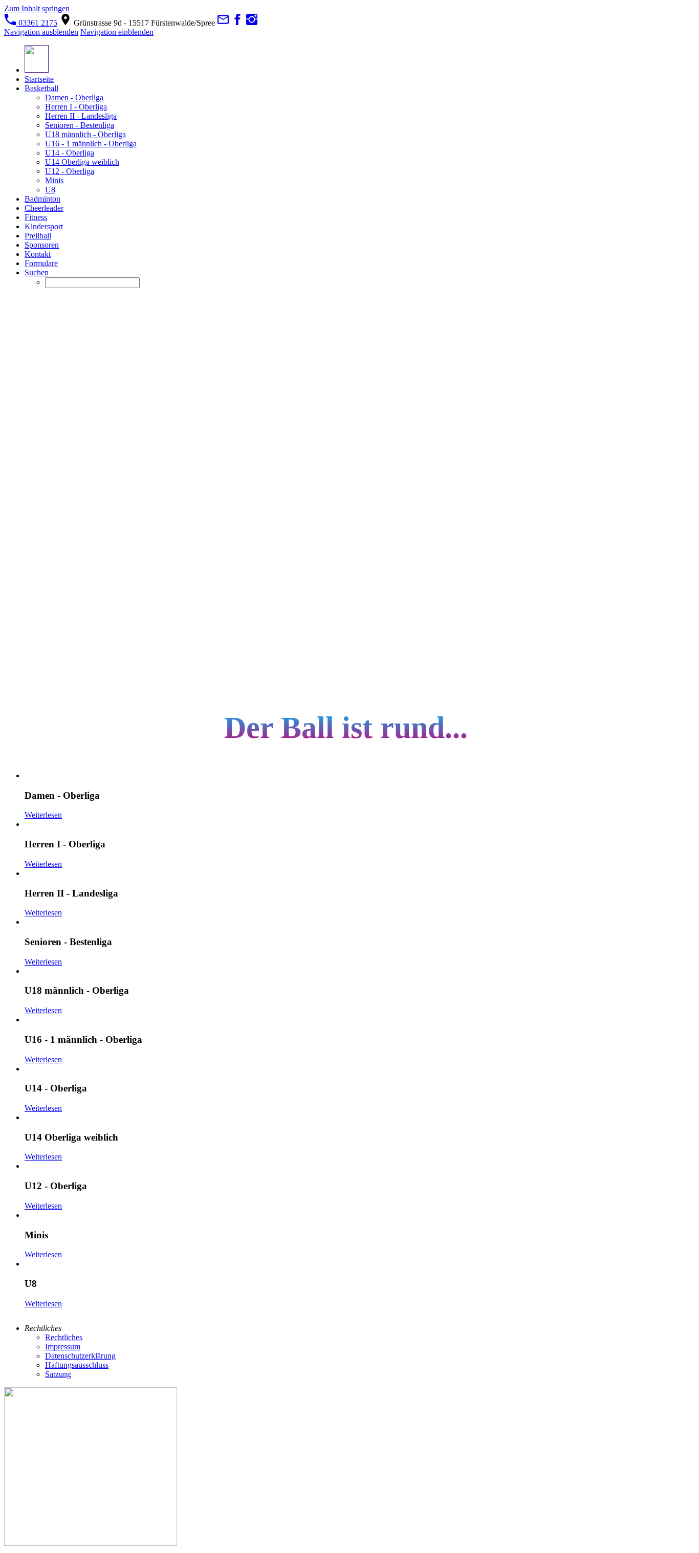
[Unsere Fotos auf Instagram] (252, 22)
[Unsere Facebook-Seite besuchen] (237, 22)
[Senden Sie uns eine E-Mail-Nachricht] (223, 22)
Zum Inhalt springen (37, 8)
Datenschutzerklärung (80, 1355)
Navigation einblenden (117, 32)
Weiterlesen (43, 815)
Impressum (62, 1346)
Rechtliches (63, 1337)
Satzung (58, 1374)
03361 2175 (36, 22)
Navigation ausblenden (41, 32)
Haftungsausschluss (76, 1365)
